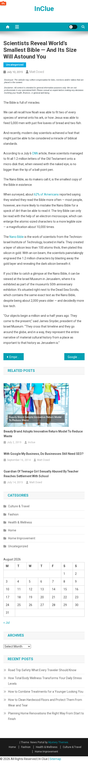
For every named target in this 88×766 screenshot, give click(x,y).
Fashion (13, 514)
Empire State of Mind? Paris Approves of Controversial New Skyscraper (16, 357)
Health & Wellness (20, 522)
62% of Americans (46, 194)
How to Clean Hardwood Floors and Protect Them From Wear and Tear (45, 702)
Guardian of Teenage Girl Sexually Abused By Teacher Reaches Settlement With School (41, 474)
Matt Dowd (36, 72)
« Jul (6, 622)
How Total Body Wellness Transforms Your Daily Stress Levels (45, 680)
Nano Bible (16, 236)
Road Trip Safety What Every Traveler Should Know (42, 670)
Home (12, 530)
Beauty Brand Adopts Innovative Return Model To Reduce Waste (43, 434)
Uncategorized (14, 64)
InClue (44, 9)
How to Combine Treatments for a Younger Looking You (45, 691)
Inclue (31, 442)
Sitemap (55, 759)
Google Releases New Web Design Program (76, 357)
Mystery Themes (58, 742)
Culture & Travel (18, 506)
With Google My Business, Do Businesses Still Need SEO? (44, 453)
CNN (35, 153)
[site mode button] (73, 27)
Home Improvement (21, 538)
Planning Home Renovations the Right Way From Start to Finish (46, 716)
